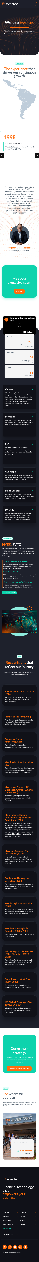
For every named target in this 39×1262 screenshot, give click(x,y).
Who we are (7, 1228)
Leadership (7, 1220)
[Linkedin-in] (20, 1247)
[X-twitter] (5, 1247)
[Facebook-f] (25, 1247)
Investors (6, 1216)
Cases (22, 1220)
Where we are (8, 1224)
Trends (22, 1224)
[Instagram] (10, 1247)
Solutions (6, 1212)
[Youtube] (15, 1247)
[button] (19, 63)
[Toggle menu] (35, 4)
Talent (22, 1216)
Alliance (23, 1212)
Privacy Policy (7, 1234)
